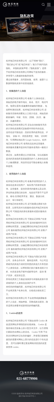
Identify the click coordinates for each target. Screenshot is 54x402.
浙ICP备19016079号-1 (27, 396)
